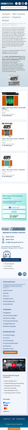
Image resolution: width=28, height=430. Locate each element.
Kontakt (5, 293)
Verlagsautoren (8, 299)
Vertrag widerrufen (10, 352)
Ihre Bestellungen (9, 335)
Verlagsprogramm (9, 324)
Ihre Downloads (8, 340)
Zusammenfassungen (10, 315)
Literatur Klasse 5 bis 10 (13, 23)
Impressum (7, 419)
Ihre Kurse (6, 338)
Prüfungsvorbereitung (10, 321)
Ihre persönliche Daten (10, 343)
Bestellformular (8, 349)
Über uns (6, 296)
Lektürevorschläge (9, 318)
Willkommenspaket (9, 326)
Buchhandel (7, 346)
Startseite (4, 23)
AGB (7, 285)
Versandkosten (12, 114)
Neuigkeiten (7, 313)
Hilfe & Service (8, 290)
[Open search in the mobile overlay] (14, 7)
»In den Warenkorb (7, 115)
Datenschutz (20, 419)
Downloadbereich (9, 301)
